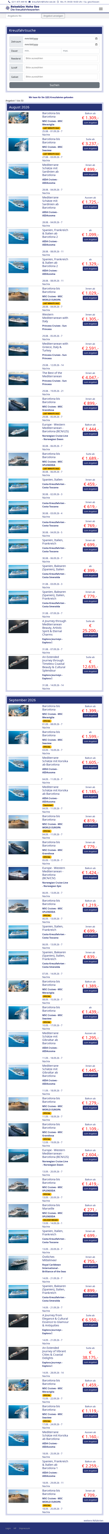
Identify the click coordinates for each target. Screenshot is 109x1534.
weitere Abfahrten (93, 1520)
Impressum (24, 1528)
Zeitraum (16, 41)
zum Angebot (90, 122)
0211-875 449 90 (19, 1)
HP (15, 1528)
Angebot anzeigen (53, 15)
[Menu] (101, 9)
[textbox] (61, 58)
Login (8, 1528)
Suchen (54, 85)
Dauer (14, 50)
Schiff (14, 67)
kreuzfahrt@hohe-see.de (43, 1)
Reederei (16, 58)
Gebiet (14, 76)
